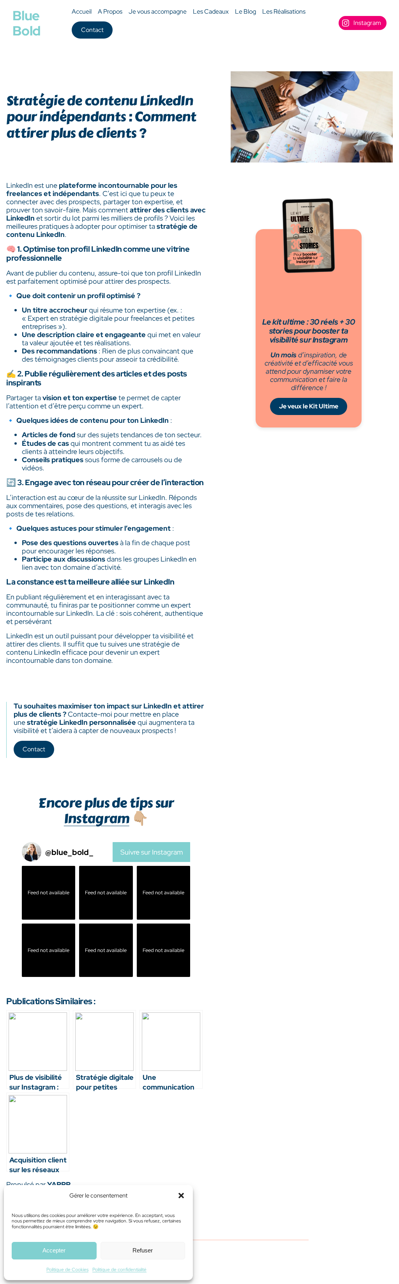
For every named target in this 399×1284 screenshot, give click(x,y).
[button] (181, 1195)
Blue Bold (26, 23)
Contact (92, 30)
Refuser (142, 1250)
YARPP (59, 1184)
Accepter (53, 1250)
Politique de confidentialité (119, 1269)
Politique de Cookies (67, 1269)
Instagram (96, 818)
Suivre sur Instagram (151, 852)
